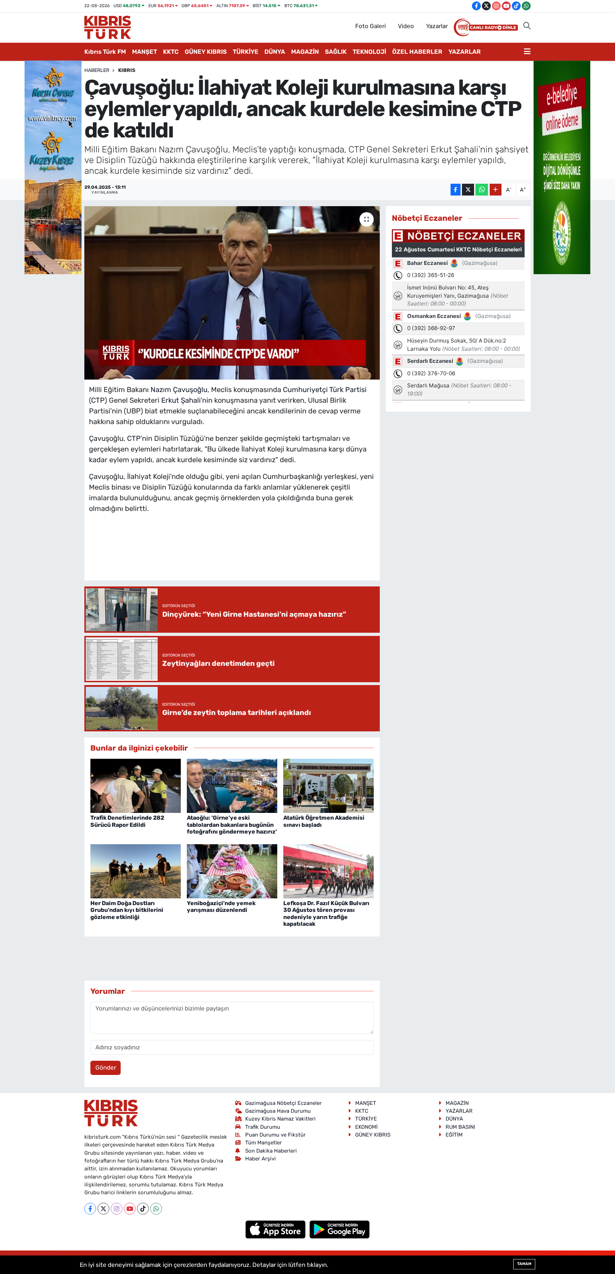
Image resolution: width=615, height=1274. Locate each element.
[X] (103, 1209)
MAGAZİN (305, 51)
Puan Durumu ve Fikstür (275, 1135)
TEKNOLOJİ (369, 51)
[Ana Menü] (527, 52)
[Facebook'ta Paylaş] (456, 189)
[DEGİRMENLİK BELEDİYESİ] (561, 166)
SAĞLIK (336, 51)
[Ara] (527, 26)
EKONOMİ (366, 1127)
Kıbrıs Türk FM (105, 51)
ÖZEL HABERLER (417, 51)
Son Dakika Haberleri (271, 1151)
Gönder (105, 1067)
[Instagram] (116, 1209)
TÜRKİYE (245, 51)
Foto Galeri (370, 26)
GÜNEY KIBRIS (206, 51)
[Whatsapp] (156, 1209)
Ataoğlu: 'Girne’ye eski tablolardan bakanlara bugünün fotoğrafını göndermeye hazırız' (232, 824)
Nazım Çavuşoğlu (179, 389)
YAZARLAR (464, 51)
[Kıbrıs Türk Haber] (107, 26)
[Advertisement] (232, 554)
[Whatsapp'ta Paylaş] (481, 189)
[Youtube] (130, 1209)
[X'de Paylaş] (468, 189)
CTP (98, 400)
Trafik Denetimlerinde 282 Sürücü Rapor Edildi (127, 821)
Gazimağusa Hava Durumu (278, 1111)
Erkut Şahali (181, 400)
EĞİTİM (454, 1135)
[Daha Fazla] (495, 189)
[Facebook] (90, 1209)
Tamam (524, 1264)
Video (406, 26)
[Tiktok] (143, 1209)
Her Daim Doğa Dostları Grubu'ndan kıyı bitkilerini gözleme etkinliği (126, 910)
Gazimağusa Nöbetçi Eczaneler (283, 1103)
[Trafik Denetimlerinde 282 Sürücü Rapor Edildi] (135, 785)
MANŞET (144, 51)
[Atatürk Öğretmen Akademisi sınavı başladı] (328, 785)
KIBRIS (126, 70)
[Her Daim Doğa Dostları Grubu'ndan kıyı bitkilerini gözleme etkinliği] (135, 870)
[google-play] (339, 1228)
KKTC (171, 51)
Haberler (96, 70)
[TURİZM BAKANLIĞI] (53, 166)
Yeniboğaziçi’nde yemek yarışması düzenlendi (221, 906)
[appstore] (276, 1228)
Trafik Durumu (262, 1127)
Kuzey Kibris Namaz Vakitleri (280, 1119)
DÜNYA (274, 51)
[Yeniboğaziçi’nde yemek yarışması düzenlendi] (232, 870)
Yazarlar (437, 26)
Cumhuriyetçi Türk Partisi (325, 389)
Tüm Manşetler (263, 1142)
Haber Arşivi (260, 1158)
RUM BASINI (460, 1127)
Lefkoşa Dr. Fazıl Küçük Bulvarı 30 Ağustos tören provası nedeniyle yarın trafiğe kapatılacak (326, 913)
